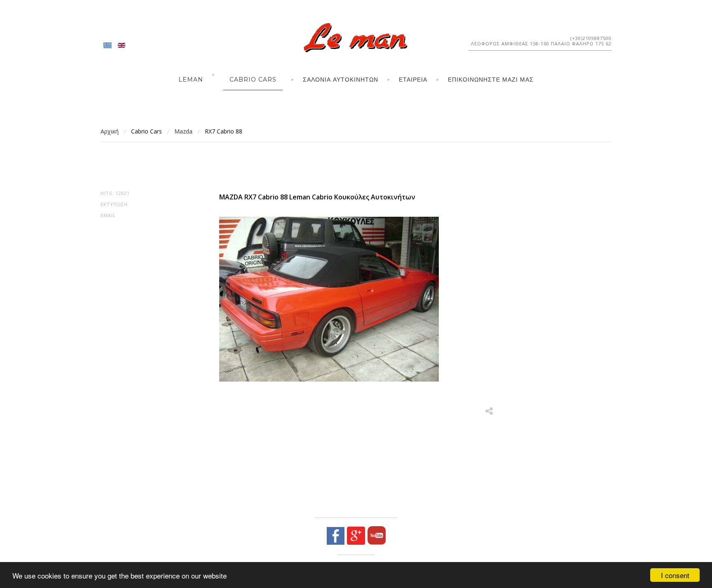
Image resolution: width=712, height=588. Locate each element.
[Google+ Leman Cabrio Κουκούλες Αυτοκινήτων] (354, 542)
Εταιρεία (413, 79)
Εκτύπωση (114, 204)
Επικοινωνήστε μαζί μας (491, 79)
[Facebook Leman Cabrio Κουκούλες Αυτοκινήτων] (335, 542)
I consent (675, 575)
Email (108, 215)
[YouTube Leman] (375, 542)
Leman (190, 79)
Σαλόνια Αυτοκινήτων (340, 79)
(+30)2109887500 (590, 38)
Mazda (183, 131)
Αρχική (110, 131)
